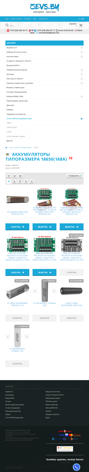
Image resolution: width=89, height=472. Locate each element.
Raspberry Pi (12, 47)
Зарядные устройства (16, 114)
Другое (10, 141)
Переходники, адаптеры (17, 101)
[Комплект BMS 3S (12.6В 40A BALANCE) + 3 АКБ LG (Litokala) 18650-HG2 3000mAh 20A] (44, 200)
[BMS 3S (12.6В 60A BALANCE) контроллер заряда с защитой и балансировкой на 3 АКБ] (72, 245)
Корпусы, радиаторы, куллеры (20, 83)
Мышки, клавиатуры (15, 87)
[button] (7, 199)
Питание (10, 74)
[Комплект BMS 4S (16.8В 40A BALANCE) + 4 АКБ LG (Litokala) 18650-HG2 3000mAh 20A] (72, 200)
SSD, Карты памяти (15, 79)
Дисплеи (10, 105)
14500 (9, 132)
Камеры (10, 110)
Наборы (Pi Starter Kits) (17, 52)
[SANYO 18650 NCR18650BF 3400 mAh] (72, 291)
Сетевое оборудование (17, 92)
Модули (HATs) (13, 65)
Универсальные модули (17, 70)
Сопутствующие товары (16, 136)
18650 (9, 123)
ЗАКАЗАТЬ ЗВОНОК (77, 467)
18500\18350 (12, 127)
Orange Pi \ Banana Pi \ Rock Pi (19, 61)
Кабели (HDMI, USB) (15, 96)
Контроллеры (12, 56)
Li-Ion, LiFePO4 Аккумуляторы (19, 118)
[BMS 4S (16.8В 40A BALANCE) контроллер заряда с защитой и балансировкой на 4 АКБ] (44, 245)
